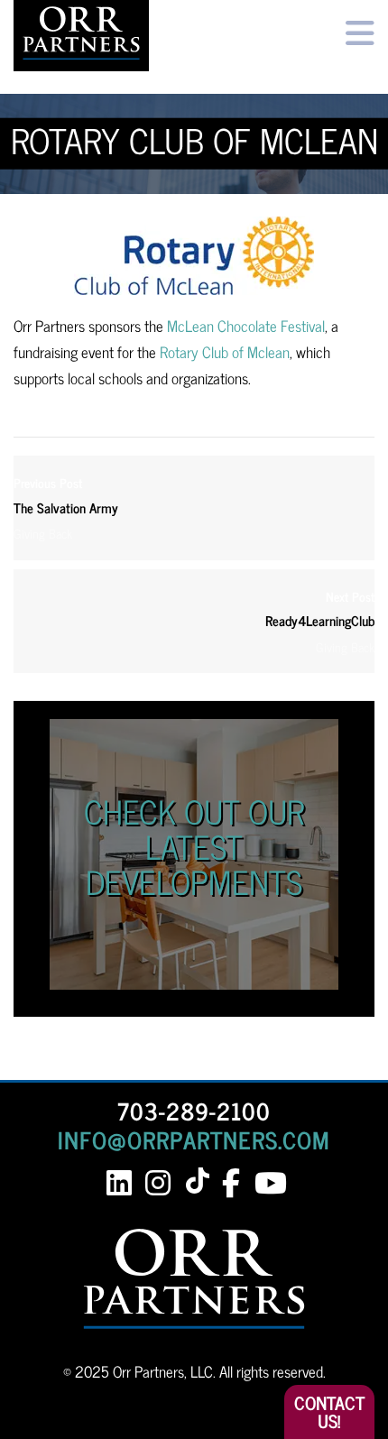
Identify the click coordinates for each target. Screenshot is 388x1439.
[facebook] (230, 1183)
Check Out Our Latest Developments (194, 846)
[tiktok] (201, 1182)
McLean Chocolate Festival (246, 325)
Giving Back (43, 533)
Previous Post (66, 496)
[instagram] (157, 1183)
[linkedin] (119, 1183)
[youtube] (269, 1183)
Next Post (319, 609)
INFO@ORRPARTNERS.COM (194, 1139)
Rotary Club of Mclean (225, 351)
